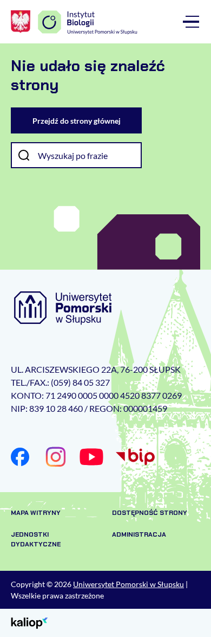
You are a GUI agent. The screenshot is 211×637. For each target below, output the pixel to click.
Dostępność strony (149, 512)
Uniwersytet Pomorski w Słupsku (128, 584)
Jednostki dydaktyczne (36, 539)
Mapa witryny (36, 512)
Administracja (139, 534)
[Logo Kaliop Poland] (29, 622)
